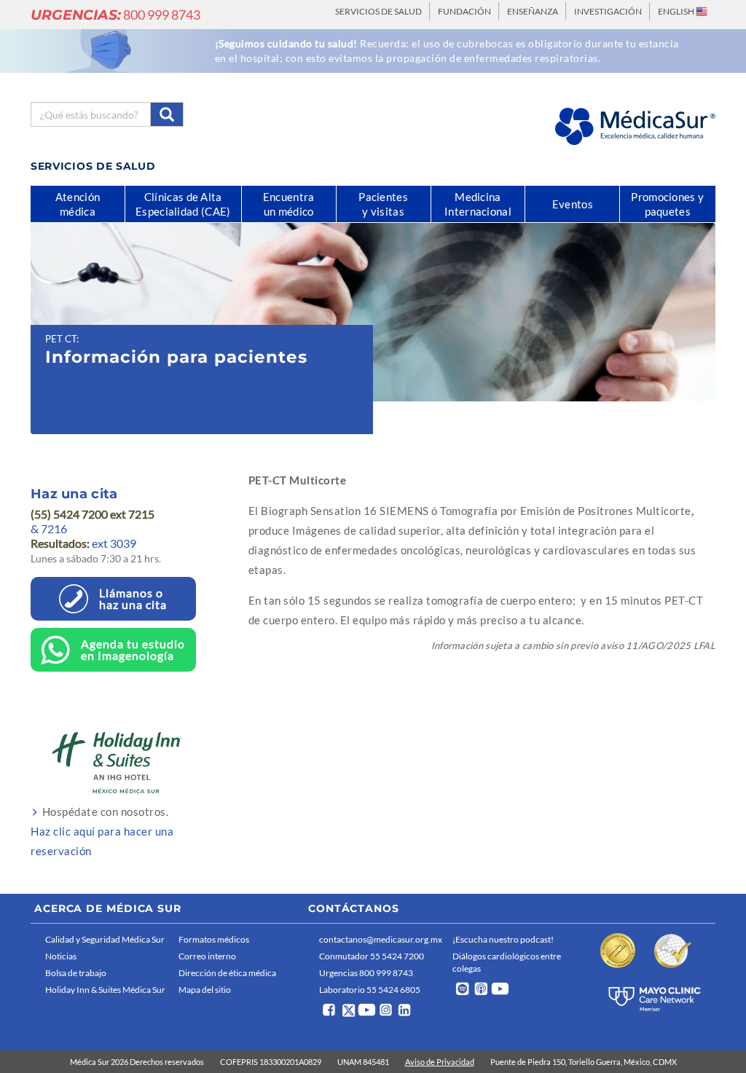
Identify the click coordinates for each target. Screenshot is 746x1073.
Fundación (464, 11)
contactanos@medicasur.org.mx (380, 939)
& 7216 (49, 528)
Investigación (608, 11)
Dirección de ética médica (227, 972)
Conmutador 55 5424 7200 (371, 956)
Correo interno (207, 956)
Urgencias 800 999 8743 (366, 972)
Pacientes (383, 204)
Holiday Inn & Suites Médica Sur (105, 989)
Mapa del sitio (204, 989)
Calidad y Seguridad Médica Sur (105, 939)
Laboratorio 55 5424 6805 (369, 989)
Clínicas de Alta (183, 204)
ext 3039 (83, 543)
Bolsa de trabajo (75, 972)
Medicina (477, 204)
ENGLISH (677, 11)
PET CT (60, 339)
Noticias (60, 956)
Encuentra (289, 204)
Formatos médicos (213, 939)
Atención (77, 204)
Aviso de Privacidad (439, 1061)
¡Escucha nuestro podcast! (503, 939)
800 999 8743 (115, 15)
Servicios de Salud (378, 11)
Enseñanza (532, 11)
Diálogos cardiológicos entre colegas (506, 962)
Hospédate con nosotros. (102, 831)
